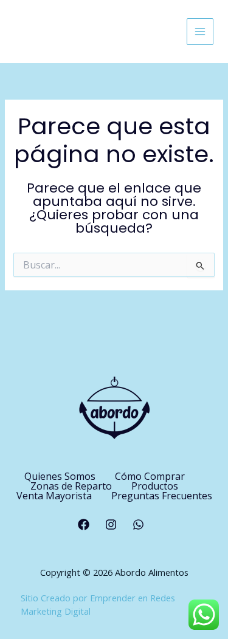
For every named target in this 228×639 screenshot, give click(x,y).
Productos (154, 486)
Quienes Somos (59, 476)
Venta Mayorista (54, 496)
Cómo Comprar (150, 476)
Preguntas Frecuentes (161, 496)
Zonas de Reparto (71, 486)
